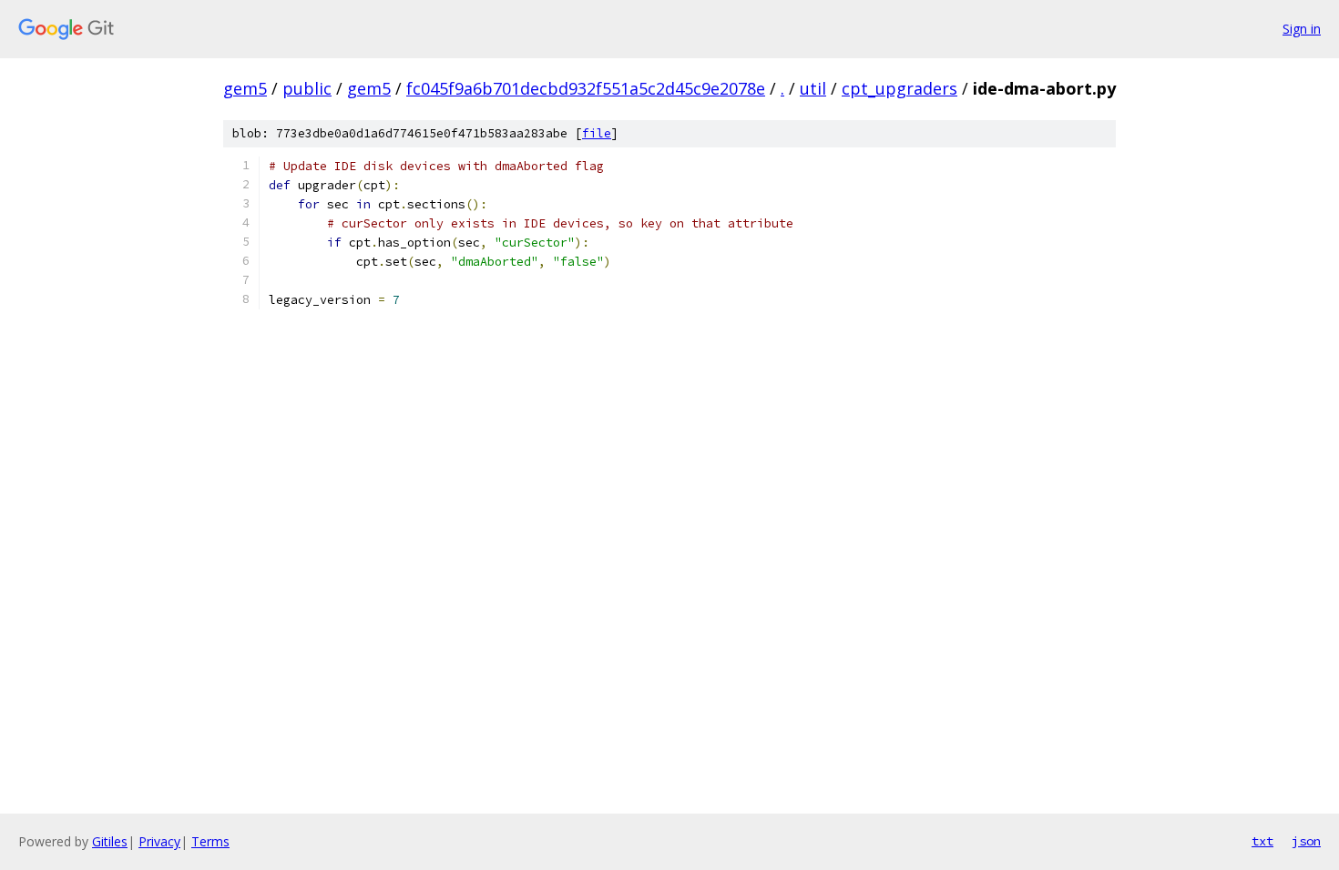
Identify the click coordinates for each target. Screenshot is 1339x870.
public (307, 88)
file (596, 133)
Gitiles (110, 841)
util (813, 88)
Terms (210, 841)
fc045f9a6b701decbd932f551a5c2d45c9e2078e (585, 88)
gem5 (245, 88)
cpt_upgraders (899, 88)
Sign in (1302, 28)
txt (1262, 841)
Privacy (159, 841)
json (1306, 841)
